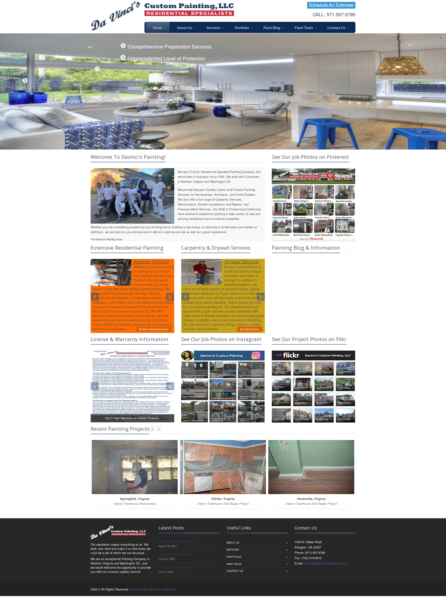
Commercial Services (247, 328)
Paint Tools (304, 28)
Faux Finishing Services (154, 329)
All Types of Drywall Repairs (178, 567)
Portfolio (242, 28)
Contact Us (336, 28)
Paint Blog (271, 28)
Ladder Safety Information (176, 554)
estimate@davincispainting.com (325, 563)
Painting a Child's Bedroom (177, 541)
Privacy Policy (139, 589)
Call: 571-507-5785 (334, 14)
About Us (184, 28)
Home (157, 28)
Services (213, 28)
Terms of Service (163, 589)
